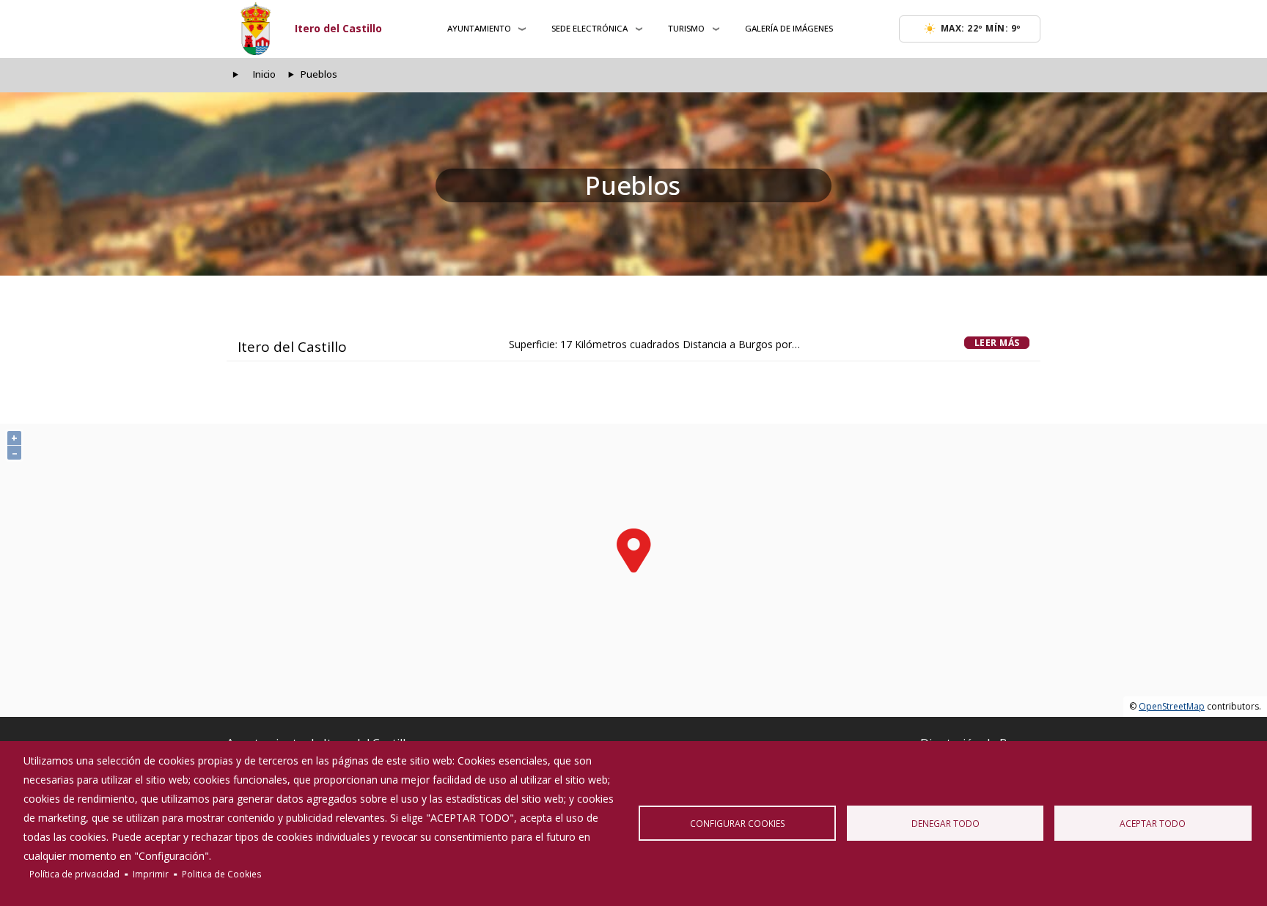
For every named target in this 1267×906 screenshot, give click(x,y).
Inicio (264, 74)
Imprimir (151, 874)
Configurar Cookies (737, 823)
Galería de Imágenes (789, 28)
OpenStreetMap (1172, 706)
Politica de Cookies (222, 874)
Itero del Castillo (338, 28)
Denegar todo (945, 823)
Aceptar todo (1153, 823)
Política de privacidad (74, 874)
